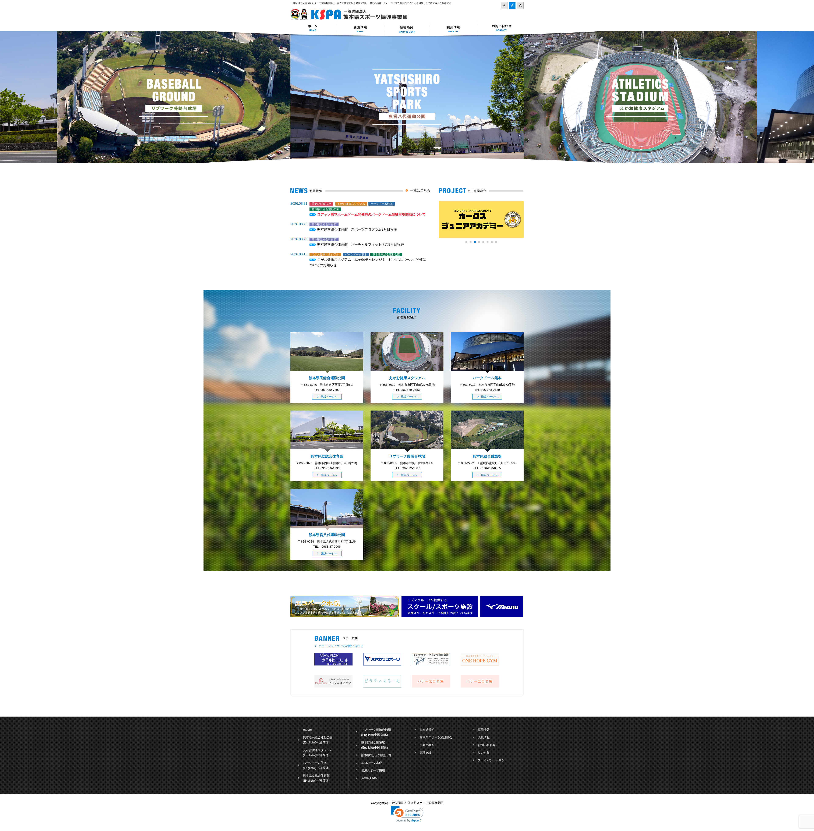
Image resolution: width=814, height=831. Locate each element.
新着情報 (360, 28)
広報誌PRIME (370, 778)
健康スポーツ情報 (373, 770)
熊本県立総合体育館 (316, 775)
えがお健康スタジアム (318, 750)
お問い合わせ (500, 28)
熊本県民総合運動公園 (318, 737)
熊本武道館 (427, 729)
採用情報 (453, 28)
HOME (307, 729)
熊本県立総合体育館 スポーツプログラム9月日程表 (357, 229)
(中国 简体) (322, 742)
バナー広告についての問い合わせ (341, 646)
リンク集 (484, 752)
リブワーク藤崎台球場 (376, 729)
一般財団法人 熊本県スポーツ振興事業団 (351, 14)
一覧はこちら (420, 190)
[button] (407, 814)
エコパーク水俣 (371, 762)
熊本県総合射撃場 (373, 742)
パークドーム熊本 (315, 762)
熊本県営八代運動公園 (376, 755)
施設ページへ (329, 396)
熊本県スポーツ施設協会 (436, 737)
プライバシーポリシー (492, 760)
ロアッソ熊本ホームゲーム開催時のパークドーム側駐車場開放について (371, 214)
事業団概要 (427, 745)
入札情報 (484, 737)
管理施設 (425, 752)
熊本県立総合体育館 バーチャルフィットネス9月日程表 (360, 244)
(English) (309, 742)
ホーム (313, 28)
